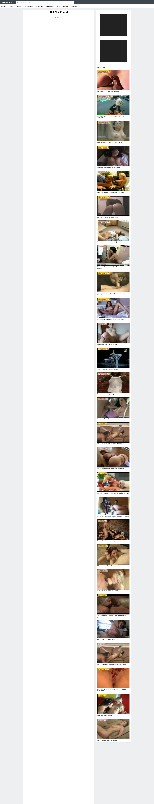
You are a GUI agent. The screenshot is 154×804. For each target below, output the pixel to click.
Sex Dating (66, 6)
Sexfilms (3, 6)
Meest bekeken (28, 6)
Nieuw (11, 6)
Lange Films (39, 6)
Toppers (18, 6)
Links (58, 6)
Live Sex (74, 6)
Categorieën (50, 6)
